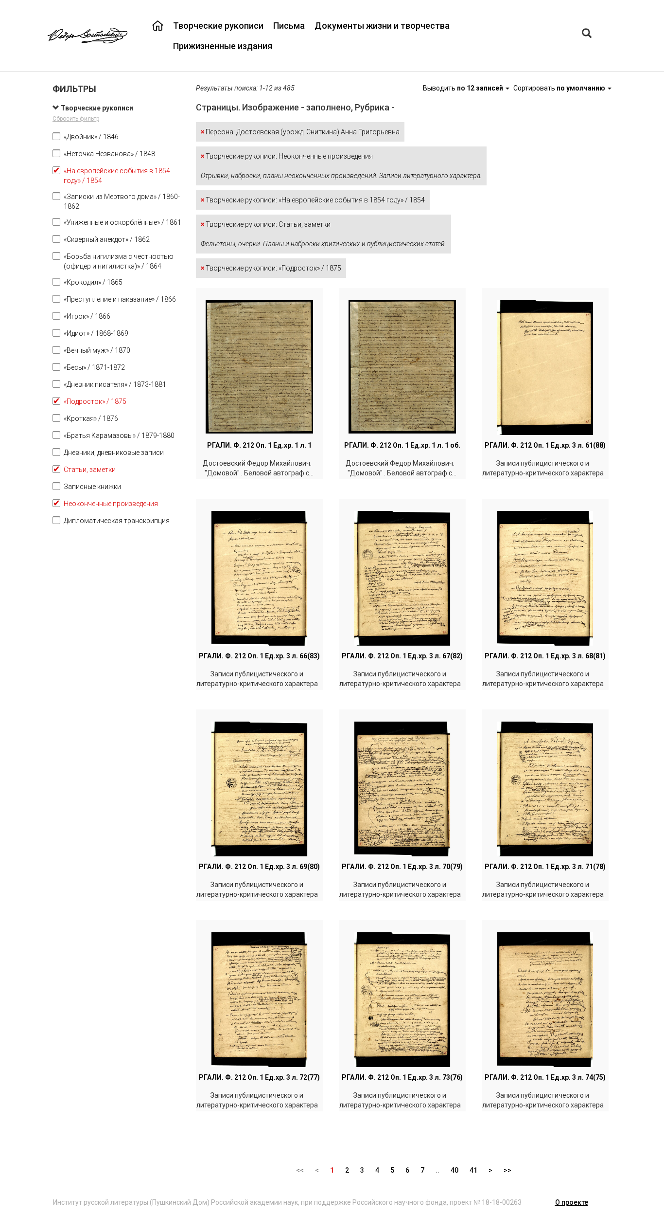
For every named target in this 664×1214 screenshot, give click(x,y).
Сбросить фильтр (75, 118)
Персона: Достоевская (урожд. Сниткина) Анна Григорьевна (300, 132)
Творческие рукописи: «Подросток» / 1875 (271, 268)
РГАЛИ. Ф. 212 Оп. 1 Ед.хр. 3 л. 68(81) (545, 656)
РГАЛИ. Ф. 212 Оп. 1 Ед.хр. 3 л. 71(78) (545, 866)
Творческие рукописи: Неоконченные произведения (341, 166)
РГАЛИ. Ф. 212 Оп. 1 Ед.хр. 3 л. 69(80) (259, 866)
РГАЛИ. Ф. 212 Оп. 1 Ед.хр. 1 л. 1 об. (402, 445)
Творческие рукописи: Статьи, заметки (323, 234)
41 (473, 1170)
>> (507, 1170)
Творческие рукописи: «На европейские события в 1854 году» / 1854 (313, 200)
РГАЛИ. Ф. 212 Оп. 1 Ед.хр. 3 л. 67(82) (402, 656)
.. (437, 1170)
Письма (289, 25)
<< (300, 1170)
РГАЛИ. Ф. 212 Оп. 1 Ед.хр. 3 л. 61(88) (545, 445)
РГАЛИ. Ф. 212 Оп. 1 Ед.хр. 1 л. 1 (259, 445)
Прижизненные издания (222, 46)
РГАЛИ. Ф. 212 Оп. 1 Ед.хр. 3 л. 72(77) (259, 1077)
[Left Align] (586, 34)
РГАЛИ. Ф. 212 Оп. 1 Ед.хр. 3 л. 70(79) (402, 866)
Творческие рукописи (218, 25)
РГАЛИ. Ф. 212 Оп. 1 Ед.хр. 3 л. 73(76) (402, 1077)
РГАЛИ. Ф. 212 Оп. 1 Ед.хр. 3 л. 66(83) (259, 656)
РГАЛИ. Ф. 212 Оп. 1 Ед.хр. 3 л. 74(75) (545, 1077)
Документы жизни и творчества (382, 25)
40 (454, 1170)
